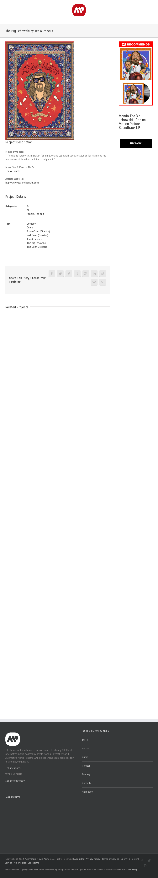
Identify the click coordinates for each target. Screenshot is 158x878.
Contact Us (33, 862)
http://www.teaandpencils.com (22, 182)
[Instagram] (145, 865)
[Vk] (94, 282)
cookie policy (131, 869)
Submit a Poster (129, 858)
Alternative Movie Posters (38, 858)
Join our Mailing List (15, 862)
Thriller (86, 765)
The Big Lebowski (36, 243)
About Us (79, 858)
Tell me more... (13, 768)
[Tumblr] (77, 273)
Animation (87, 791)
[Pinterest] (69, 273)
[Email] (102, 282)
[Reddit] (102, 273)
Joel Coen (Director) (37, 235)
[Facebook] (52, 273)
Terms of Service (110, 858)
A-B (28, 206)
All (28, 210)
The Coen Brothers (37, 246)
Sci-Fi (85, 739)
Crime (30, 227)
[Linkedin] (94, 273)
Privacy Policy (93, 858)
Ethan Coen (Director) (38, 231)
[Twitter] (60, 273)
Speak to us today (15, 780)
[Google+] (85, 273)
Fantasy (86, 774)
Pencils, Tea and (35, 214)
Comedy (31, 223)
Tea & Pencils (12, 171)
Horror (85, 748)
